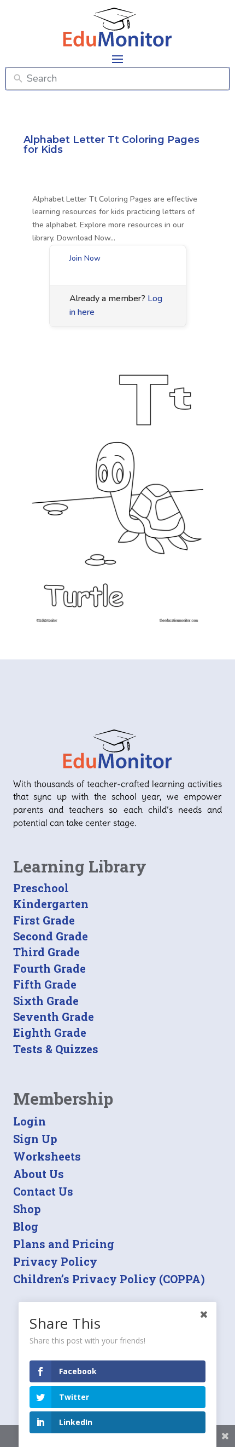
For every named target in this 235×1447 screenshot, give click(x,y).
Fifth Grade (45, 984)
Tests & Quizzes (55, 1049)
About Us (38, 1174)
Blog (25, 1226)
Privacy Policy (55, 1261)
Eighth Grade (49, 1032)
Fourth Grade (49, 968)
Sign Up (35, 1139)
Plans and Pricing (63, 1244)
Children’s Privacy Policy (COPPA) (109, 1279)
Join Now (85, 258)
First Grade (44, 920)
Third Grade (46, 952)
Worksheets (47, 1156)
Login (29, 1121)
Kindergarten (51, 904)
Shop (27, 1209)
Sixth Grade (46, 1001)
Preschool (41, 888)
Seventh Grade (53, 1016)
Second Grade (50, 936)
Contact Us (43, 1191)
